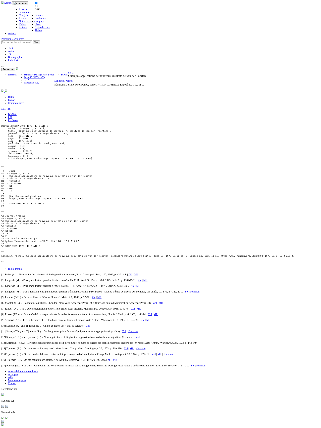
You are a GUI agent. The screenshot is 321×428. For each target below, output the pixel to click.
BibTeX (12, 114)
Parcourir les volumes (12, 38)
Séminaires (24, 12)
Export (11, 100)
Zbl (9, 108)
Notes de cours (27, 21)
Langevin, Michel (63, 80)
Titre (10, 54)
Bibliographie (15, 57)
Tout (36, 42)
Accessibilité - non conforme (23, 371)
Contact (12, 383)
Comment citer (16, 103)
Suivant (64, 74)
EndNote (13, 120)
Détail (11, 97)
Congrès (23, 15)
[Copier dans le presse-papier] (2, 166)
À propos (13, 374)
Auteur (11, 51)
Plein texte (13, 60)
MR (3, 108)
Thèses (22, 24)
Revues (23, 9)
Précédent (12, 74)
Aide (10, 377)
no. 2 (26, 80)
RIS (10, 117)
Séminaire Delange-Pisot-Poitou (39, 74)
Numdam (195, 291)
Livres (22, 18)
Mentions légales (17, 380)
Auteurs (23, 27)
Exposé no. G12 (31, 82)
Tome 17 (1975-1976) (34, 77)
